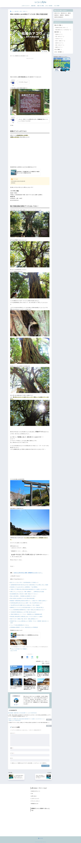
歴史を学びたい (64, 13)
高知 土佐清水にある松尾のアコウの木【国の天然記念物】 (22, 598)
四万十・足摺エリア (45, 661)
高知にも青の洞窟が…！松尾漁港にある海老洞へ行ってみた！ (23, 596)
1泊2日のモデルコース (35, 791)
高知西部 (47, 663)
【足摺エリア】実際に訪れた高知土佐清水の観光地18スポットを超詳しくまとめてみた (28, 589)
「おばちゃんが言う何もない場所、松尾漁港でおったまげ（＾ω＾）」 (28, 572)
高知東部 (62, 15)
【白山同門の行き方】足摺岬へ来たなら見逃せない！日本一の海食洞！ (25, 605)
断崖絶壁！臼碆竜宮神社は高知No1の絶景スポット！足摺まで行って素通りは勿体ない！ (28, 600)
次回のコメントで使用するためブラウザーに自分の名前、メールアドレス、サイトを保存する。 (29, 763)
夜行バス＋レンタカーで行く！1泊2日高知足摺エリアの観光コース (24, 582)
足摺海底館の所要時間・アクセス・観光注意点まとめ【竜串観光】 (24, 627)
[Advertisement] (29, 67)
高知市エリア (58, 34)
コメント (12, 733)
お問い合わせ (33, 796)
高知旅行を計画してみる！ (61, 27)
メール (12, 753)
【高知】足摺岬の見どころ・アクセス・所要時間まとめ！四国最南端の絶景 (26, 614)
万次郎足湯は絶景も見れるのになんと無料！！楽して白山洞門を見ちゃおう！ (26, 602)
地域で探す (33, 5)
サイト (11, 758)
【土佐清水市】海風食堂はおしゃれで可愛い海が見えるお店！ (23, 612)
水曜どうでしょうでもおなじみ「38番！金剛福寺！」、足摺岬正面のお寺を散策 (27, 591)
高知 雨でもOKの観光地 (58, 17)
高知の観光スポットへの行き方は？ (63, 29)
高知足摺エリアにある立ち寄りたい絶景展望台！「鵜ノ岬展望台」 (24, 587)
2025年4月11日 (18, 720)
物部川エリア (58, 47)
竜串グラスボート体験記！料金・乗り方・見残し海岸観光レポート (24, 618)
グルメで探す (56, 5)
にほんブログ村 (13, 650)
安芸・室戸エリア (59, 36)
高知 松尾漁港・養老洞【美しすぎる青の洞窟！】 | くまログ (19, 712)
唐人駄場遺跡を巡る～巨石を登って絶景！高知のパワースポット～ (24, 593)
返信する (48, 719)
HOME (41, 838)
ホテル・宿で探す (48, 5)
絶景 (69, 13)
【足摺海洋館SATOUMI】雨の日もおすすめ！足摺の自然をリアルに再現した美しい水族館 (29, 584)
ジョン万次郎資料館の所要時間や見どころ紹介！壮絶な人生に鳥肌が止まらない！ (27, 609)
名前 (11, 748)
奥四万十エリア (59, 42)
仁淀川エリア (58, 38)
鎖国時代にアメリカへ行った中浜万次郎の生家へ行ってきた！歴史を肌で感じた (27, 607)
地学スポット (56, 13)
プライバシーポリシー (35, 801)
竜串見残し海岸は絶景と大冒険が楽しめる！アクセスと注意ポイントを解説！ (26, 616)
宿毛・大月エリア (59, 45)
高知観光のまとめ (34, 803)
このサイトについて (25, 5)
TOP (32, 793)
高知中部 (56, 15)
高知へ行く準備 (40, 5)
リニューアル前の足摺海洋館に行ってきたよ (19, 625)
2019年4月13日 (34, 712)
